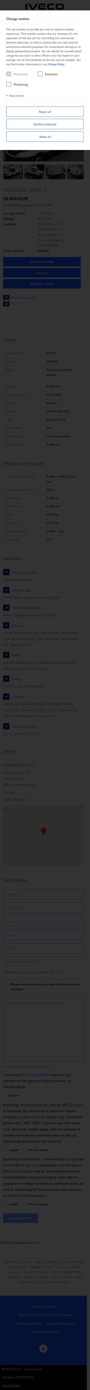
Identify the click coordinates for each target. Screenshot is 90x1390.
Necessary (21, 73)
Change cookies (18, 19)
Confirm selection (45, 124)
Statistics (51, 73)
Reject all (45, 111)
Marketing (21, 84)
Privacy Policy (56, 64)
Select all (45, 136)
